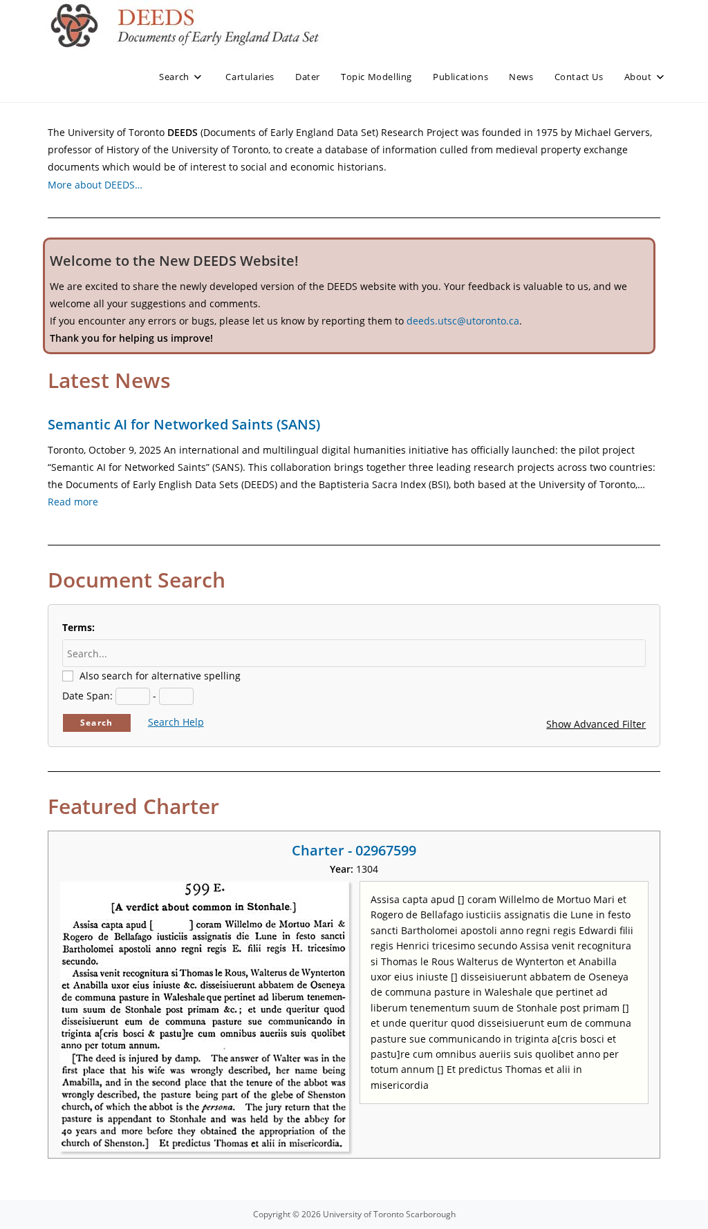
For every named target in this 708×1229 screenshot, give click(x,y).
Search (96, 722)
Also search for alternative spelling (160, 675)
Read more (73, 501)
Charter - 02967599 (354, 850)
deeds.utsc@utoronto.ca (463, 320)
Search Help (176, 721)
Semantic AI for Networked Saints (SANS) (184, 424)
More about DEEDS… (95, 184)
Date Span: (87, 695)
